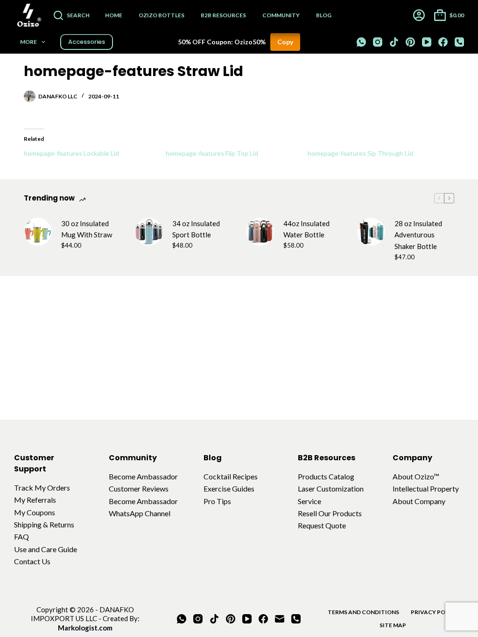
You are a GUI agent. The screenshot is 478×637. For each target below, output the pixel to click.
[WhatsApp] (361, 42)
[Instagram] (377, 42)
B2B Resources (223, 15)
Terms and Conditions (363, 612)
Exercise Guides (229, 488)
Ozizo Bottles (161, 15)
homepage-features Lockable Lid (71, 153)
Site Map (393, 625)
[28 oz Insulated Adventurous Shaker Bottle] (371, 232)
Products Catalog (326, 476)
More (28, 41)
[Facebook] (443, 42)
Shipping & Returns (44, 524)
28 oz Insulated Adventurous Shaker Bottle (418, 235)
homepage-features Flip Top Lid (212, 153)
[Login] (419, 15)
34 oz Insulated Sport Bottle (196, 229)
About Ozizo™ (416, 476)
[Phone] (459, 42)
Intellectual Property (426, 488)
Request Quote (322, 525)
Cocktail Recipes (231, 476)
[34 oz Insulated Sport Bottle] (149, 232)
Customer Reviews (139, 488)
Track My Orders (42, 487)
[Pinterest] (410, 42)
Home (113, 15)
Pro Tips (217, 501)
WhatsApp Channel (139, 513)
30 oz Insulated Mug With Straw (86, 229)
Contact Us (32, 561)
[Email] (279, 618)
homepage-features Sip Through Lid (360, 153)
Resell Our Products (330, 513)
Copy (285, 42)
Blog (323, 15)
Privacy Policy (434, 612)
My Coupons (34, 512)
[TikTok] (394, 42)
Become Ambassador (143, 476)
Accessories (86, 41)
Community (281, 15)
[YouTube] (426, 42)
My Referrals (35, 499)
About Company (419, 501)
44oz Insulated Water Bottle (306, 229)
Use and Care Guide (45, 549)
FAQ (21, 536)
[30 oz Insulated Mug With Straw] (38, 232)
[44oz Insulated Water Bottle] (260, 232)
